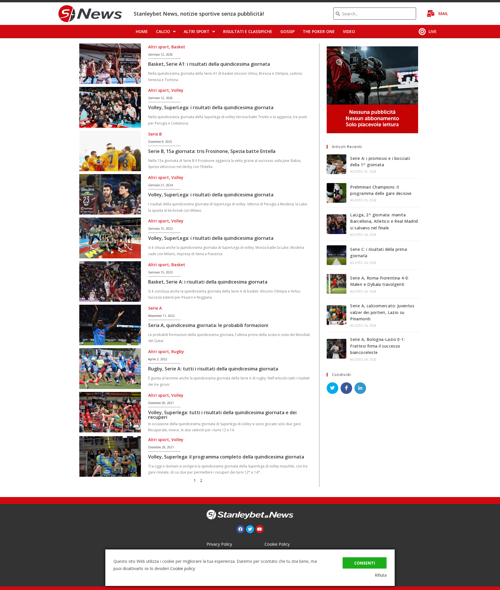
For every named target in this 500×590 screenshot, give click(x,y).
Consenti (364, 563)
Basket (178, 47)
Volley (177, 90)
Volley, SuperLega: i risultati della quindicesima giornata (210, 107)
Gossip (287, 31)
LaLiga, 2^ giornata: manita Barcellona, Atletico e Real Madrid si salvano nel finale (384, 221)
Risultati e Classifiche (247, 31)
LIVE (433, 31)
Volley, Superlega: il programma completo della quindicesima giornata (226, 457)
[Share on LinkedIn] (360, 388)
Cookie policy (182, 568)
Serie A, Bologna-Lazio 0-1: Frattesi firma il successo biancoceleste (377, 346)
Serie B (155, 134)
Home (142, 31)
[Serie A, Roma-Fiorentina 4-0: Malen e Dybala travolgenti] (336, 284)
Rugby (177, 351)
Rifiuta (381, 575)
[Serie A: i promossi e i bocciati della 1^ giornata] (336, 164)
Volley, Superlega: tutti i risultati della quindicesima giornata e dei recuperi (222, 414)
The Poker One (319, 31)
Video (349, 31)
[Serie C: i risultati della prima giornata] (336, 255)
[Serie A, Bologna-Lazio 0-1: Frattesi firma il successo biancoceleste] (336, 349)
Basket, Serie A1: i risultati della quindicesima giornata (209, 64)
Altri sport (196, 31)
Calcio (163, 31)
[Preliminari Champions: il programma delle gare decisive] (336, 193)
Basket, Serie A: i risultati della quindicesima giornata (207, 282)
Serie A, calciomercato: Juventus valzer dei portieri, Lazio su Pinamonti (382, 312)
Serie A (155, 308)
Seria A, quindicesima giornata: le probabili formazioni (208, 325)
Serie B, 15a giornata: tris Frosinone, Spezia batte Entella (211, 151)
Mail (443, 13)
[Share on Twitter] (332, 388)
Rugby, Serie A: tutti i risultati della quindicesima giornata (213, 369)
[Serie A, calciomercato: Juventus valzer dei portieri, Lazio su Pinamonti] (336, 315)
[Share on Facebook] (346, 388)
